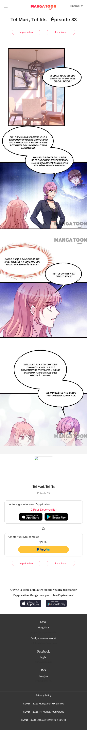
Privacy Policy (43, 695)
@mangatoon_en (43, 680)
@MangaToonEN (43, 661)
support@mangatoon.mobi (43, 632)
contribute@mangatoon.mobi (43, 643)
